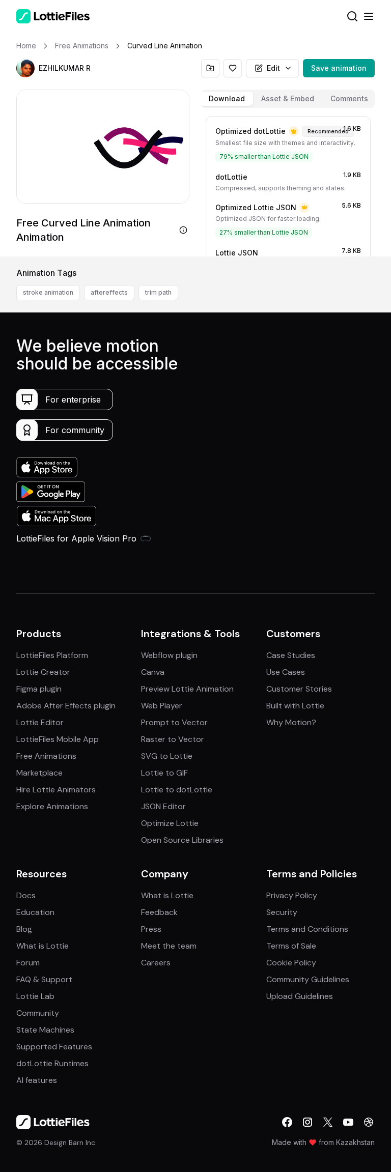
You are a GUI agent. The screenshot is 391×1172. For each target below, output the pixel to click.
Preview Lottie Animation (187, 688)
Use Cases (285, 672)
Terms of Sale (291, 945)
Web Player (161, 705)
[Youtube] (348, 1122)
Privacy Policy (291, 895)
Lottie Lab (35, 996)
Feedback (159, 912)
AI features (36, 1080)
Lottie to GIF (164, 772)
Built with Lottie (295, 705)
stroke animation (48, 292)
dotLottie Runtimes (52, 1063)
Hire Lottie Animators (56, 789)
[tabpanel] (288, 184)
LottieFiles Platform (52, 655)
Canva (152, 672)
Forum (28, 962)
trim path (158, 292)
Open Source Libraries (182, 840)
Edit (273, 68)
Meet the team (169, 945)
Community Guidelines (307, 979)
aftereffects (109, 292)
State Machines (45, 1029)
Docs (26, 895)
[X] (328, 1122)
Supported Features (54, 1046)
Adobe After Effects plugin (66, 705)
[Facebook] (287, 1122)
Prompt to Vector (174, 722)
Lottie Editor (40, 722)
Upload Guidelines (299, 996)
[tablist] (288, 99)
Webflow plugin (169, 655)
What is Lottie (42, 945)
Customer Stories (299, 688)
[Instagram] (307, 1122)
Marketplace (39, 772)
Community (37, 1013)
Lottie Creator (43, 672)
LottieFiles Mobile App (57, 739)
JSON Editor (163, 806)
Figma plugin (39, 688)
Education (35, 912)
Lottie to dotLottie (176, 789)
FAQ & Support (44, 979)
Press (151, 929)
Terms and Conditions (307, 929)
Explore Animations (52, 806)
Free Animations (46, 756)
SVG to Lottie (166, 756)
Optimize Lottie (170, 823)
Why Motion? (291, 722)
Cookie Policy (291, 962)
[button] (25, 68)
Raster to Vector (172, 739)
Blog (24, 929)
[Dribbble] (368, 1122)
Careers (156, 962)
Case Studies (290, 655)
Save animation (339, 68)
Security (281, 912)
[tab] (227, 99)
